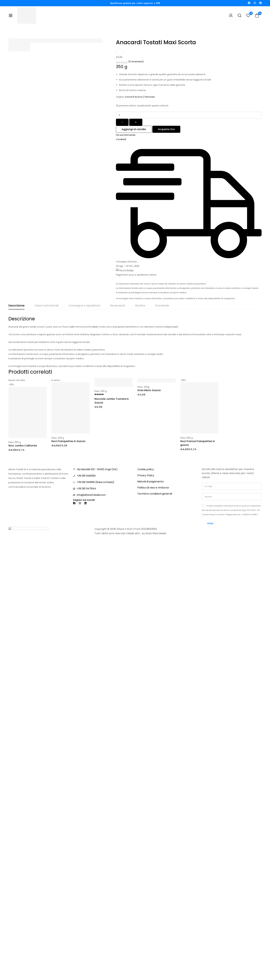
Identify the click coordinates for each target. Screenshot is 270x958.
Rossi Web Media (156, 533)
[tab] (16, 305)
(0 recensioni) (136, 61)
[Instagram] (255, 3)
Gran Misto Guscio (149, 390)
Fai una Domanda (125, 135)
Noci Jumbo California (22, 445)
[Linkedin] (260, 3)
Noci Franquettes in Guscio (68, 441)
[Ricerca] (239, 15)
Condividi (121, 139)
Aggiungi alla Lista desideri (119, 51)
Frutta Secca (129, 26)
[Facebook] (249, 3)
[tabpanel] (135, 342)
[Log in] (230, 15)
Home (97, 26)
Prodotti (111, 26)
